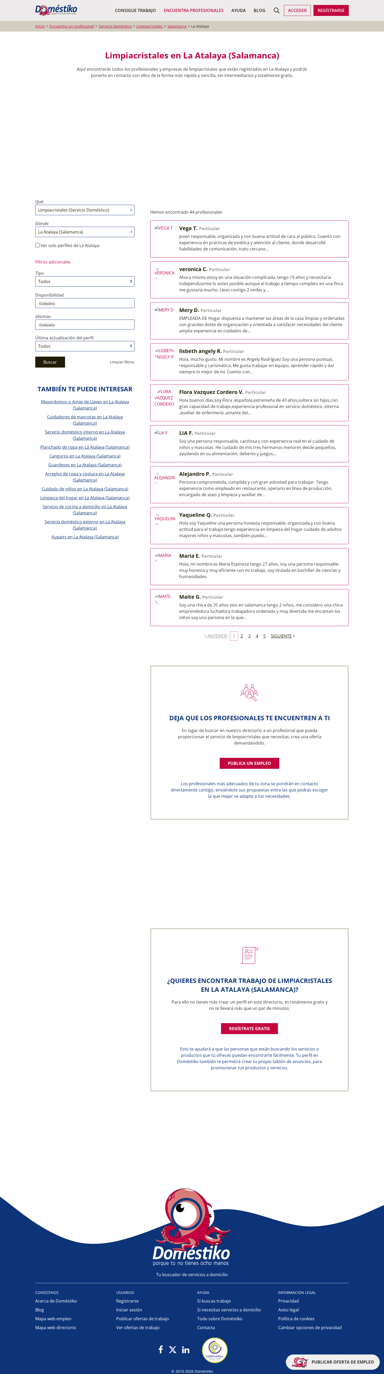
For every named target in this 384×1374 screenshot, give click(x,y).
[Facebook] (160, 1350)
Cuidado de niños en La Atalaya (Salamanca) (85, 489)
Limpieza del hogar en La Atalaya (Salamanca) (85, 498)
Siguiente (281, 636)
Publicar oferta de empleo (342, 1362)
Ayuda (238, 10)
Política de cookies (296, 1319)
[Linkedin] (185, 1350)
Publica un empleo (249, 763)
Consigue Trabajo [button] (135, 10)
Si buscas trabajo (214, 1301)
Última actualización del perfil (64, 338)
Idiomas (43, 316)
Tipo (39, 273)
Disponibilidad (49, 295)
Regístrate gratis (249, 1028)
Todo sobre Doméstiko (219, 1319)
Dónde (42, 223)
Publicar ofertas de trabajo (142, 1319)
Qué (39, 202)
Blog (259, 10)
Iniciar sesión (129, 1310)
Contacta (206, 1327)
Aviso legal (288, 1310)
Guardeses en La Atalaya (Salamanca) (85, 465)
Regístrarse (331, 10)
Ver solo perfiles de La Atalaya (69, 245)
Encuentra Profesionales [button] (194, 10)
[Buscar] (276, 10)
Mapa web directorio (55, 1327)
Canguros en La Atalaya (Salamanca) (84, 456)
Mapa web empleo (53, 1319)
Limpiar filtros (122, 361)
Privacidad (288, 1301)
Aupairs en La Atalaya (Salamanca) (85, 537)
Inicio (40, 26)
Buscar (50, 362)
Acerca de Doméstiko (56, 1301)
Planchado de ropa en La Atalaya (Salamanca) (85, 447)
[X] (172, 1350)
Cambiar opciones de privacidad (310, 1327)
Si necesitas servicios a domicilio (229, 1310)
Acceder (297, 10)
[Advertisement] (189, 138)
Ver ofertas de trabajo (138, 1327)
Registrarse (127, 1301)
